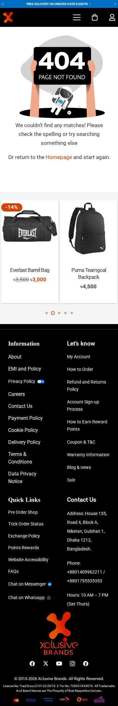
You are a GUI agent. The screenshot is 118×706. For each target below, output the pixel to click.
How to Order (80, 369)
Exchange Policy (24, 535)
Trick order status (25, 523)
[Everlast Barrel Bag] (29, 228)
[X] (46, 664)
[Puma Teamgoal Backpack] (88, 228)
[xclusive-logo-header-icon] (20, 17)
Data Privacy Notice (22, 477)
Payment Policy (25, 418)
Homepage (59, 157)
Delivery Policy (24, 442)
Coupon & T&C (81, 442)
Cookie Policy (23, 430)
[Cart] (95, 17)
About (14, 357)
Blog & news (79, 467)
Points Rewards (23, 547)
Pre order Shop (23, 512)
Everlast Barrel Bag (29, 270)
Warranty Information (88, 454)
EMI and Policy (24, 369)
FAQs (13, 571)
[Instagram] (72, 664)
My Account (78, 356)
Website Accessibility (28, 559)
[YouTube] (59, 664)
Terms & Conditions (20, 458)
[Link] (112, 17)
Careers (16, 394)
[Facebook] (32, 664)
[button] (77, 17)
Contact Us (20, 406)
